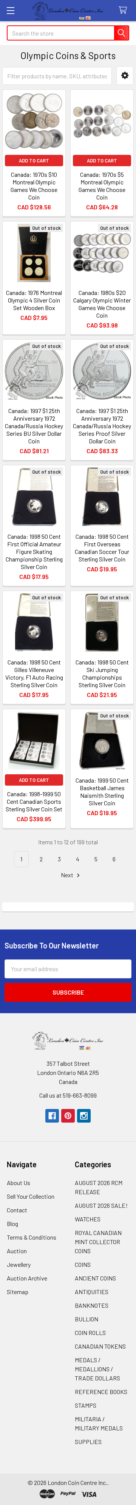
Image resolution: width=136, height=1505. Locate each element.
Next (67, 874)
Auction (17, 1250)
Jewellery (19, 1264)
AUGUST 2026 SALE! (101, 1205)
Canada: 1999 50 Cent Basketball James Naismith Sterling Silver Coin (102, 791)
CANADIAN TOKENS (100, 1346)
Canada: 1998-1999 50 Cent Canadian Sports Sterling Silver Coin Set (34, 801)
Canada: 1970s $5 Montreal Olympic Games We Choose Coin (102, 186)
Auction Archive (27, 1278)
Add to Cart (34, 161)
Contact (17, 1209)
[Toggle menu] (10, 10)
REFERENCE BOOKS (101, 1391)
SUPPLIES (88, 1441)
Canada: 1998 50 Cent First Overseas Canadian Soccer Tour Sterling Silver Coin (102, 548)
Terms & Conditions (31, 1237)
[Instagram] (84, 1116)
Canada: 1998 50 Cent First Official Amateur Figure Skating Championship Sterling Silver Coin (34, 551)
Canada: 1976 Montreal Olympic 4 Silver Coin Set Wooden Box (34, 300)
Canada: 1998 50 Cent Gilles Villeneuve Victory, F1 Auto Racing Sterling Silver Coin (34, 673)
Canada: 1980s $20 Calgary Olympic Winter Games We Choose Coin (102, 304)
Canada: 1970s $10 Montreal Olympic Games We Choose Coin (34, 186)
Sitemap (17, 1291)
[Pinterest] (68, 1116)
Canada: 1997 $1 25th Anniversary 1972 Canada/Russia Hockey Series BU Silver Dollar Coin (34, 425)
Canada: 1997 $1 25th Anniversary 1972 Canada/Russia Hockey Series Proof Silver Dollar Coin (102, 425)
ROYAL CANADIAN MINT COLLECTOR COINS (98, 1241)
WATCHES (87, 1219)
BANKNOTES (91, 1305)
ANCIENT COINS (95, 1278)
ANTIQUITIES (91, 1291)
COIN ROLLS (90, 1332)
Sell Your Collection (30, 1196)
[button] (124, 75)
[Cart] (124, 10)
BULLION (86, 1319)
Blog (12, 1223)
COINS (83, 1264)
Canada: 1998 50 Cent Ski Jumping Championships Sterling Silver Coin (102, 673)
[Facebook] (52, 1116)
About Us (18, 1182)
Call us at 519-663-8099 (68, 1095)
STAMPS (85, 1405)
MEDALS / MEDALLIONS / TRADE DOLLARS (97, 1369)
